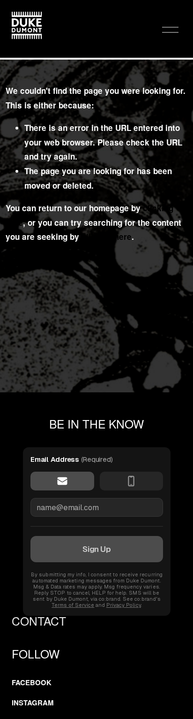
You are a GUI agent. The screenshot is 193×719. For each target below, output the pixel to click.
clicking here (107, 236)
